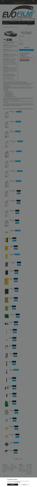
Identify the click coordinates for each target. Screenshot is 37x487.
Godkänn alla (13, 484)
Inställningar (24, 484)
